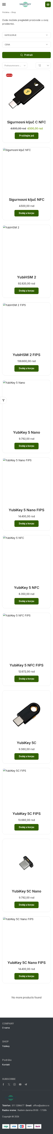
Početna (5, 12)
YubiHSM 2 (26, 277)
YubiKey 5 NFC (26, 587)
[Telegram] (26, 1084)
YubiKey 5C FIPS (27, 813)
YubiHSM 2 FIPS (26, 355)
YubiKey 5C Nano (26, 891)
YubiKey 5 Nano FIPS (26, 510)
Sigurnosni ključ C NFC (26, 122)
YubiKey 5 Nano (26, 432)
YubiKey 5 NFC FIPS (26, 665)
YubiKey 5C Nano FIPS (27, 962)
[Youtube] (20, 1084)
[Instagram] (14, 1084)
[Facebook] (3, 1084)
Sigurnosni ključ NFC (26, 199)
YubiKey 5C (26, 743)
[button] (4, 4)
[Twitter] (9, 1084)
